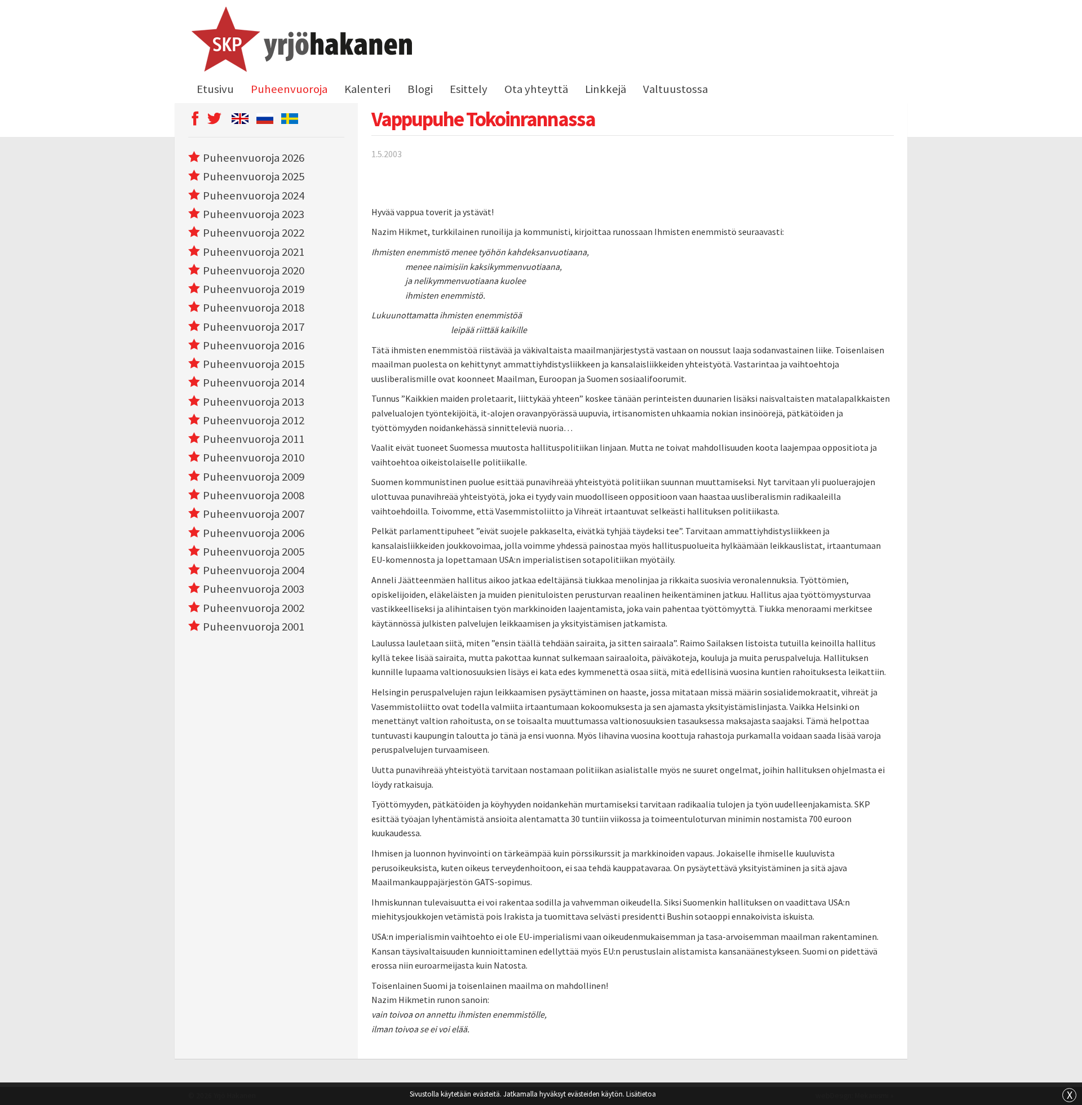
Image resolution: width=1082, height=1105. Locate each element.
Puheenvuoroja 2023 (253, 214)
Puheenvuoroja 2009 (253, 476)
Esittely (468, 89)
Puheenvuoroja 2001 (253, 626)
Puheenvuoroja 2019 (253, 289)
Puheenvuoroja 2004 (253, 570)
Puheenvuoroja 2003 (253, 589)
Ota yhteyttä (536, 89)
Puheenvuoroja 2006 (253, 533)
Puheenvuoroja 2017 (253, 326)
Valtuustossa (675, 89)
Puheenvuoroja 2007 (253, 514)
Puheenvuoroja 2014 (253, 382)
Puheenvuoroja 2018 (253, 307)
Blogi (420, 89)
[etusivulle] (300, 41)
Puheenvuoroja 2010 (253, 457)
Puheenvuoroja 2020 (253, 270)
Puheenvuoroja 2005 (253, 551)
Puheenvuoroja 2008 (253, 495)
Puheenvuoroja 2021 (253, 252)
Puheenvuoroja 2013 (253, 401)
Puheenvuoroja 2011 (253, 439)
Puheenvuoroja (289, 89)
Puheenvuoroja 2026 (253, 157)
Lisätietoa (641, 1093)
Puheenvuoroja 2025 (253, 176)
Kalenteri (367, 89)
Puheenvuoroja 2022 (253, 232)
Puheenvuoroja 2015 (253, 364)
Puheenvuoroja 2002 (253, 608)
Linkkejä (605, 89)
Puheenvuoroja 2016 (253, 345)
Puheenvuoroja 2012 (253, 420)
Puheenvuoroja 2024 (253, 195)
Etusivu (215, 89)
